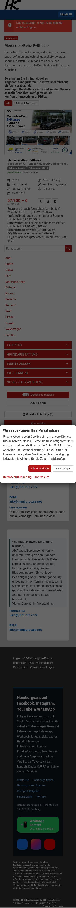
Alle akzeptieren (40, 468)
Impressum (41, 477)
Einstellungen (63, 468)
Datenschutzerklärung (17, 477)
